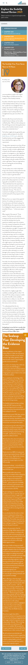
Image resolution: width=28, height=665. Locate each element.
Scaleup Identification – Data (11, 56)
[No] (26, 658)
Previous (7, 648)
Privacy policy (17, 662)
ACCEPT (8, 662)
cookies (9, 654)
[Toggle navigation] (3, 3)
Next (22, 648)
